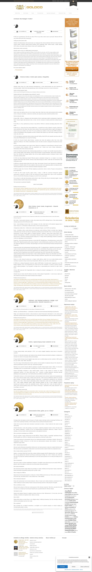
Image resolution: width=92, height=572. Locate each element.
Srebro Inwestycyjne (71, 517)
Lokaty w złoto (67, 438)
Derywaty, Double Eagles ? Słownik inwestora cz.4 (27, 322)
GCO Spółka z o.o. (23, 31)
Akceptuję (62, 566)
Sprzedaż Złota (69, 512)
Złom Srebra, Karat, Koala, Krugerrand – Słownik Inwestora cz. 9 (41, 325)
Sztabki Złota (17, 13)
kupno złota (68, 506)
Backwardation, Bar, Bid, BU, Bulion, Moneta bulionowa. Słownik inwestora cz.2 (27, 320)
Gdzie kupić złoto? (68, 428)
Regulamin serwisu (33, 540)
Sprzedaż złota (67, 456)
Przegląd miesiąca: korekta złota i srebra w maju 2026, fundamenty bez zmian (71, 338)
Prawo (66, 447)
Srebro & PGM (71, 517)
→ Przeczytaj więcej (18, 69)
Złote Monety (25, 13)
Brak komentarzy (55, 31)
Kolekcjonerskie (40, 13)
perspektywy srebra (71, 509)
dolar (66, 497)
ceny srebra (74, 492)
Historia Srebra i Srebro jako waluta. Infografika (34, 77)
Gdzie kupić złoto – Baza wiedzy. (70, 288)
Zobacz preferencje (84, 566)
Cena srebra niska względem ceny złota (20, 391)
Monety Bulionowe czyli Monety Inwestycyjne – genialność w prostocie (70, 256)
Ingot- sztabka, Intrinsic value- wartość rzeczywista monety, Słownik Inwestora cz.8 (45, 285)
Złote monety (67, 470)
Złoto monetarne (68, 477)
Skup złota (66, 452)
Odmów (73, 566)
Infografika (37, 31)
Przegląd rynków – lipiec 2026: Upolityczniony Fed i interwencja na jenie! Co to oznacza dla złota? (71, 308)
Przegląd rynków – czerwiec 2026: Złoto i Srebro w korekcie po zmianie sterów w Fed (71, 316)
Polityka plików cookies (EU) (34, 547)
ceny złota (68, 494)
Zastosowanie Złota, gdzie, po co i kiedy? (41, 410)
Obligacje (66, 444)
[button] (89, 557)
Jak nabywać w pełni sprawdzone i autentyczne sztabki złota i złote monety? (71, 404)
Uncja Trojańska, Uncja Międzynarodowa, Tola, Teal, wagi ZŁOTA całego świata (27, 279)
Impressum (81, 569)
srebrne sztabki (72, 515)
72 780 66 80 (73, 130)
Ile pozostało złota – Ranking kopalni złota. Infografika (28, 191)
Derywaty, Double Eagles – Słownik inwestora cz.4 (27, 282)
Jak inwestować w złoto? (69, 290)
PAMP (66, 280)
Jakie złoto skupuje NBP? (69, 295)
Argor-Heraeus (67, 273)
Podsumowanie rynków (69, 445)
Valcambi (66, 277)
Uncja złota (67, 521)
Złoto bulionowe (40, 213)
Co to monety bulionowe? (69, 292)
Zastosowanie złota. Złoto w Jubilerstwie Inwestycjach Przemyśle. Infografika (41, 188)
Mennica (66, 440)
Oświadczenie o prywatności (75, 569)
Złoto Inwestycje (70, 528)
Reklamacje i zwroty (33, 549)
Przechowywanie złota (69, 449)
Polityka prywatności (33, 545)
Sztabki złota (67, 466)
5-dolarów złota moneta (69, 234)
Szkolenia (31, 554)
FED (65, 424)
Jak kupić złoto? (67, 435)
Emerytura (67, 423)
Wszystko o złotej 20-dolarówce (70, 266)
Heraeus (66, 279)
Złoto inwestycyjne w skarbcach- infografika (21, 188)
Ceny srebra (67, 417)
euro (74, 499)
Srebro (33, 13)
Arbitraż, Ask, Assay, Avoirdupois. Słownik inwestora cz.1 (49, 279)
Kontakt (70, 13)
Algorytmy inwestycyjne (51, 13)
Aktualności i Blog (62, 13)
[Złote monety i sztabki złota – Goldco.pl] (29, 10)
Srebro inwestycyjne (68, 463)
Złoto (41, 306)
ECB (71, 499)
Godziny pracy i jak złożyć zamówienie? (36, 552)
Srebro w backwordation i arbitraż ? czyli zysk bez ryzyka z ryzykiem (38, 391)
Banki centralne (67, 416)
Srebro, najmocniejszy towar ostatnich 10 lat (42, 342)
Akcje (66, 414)
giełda (68, 500)
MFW (66, 442)
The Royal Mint (67, 282)
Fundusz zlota (67, 426)
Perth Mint (67, 275)
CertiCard (66, 421)
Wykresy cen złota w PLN (34, 556)
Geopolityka (67, 430)
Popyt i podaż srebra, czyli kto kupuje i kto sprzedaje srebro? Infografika (31, 189)
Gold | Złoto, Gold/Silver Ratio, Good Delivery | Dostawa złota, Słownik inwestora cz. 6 (36, 283)
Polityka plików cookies (68, 569)
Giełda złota (67, 431)
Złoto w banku (67, 480)
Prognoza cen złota (69, 510)
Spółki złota (67, 454)
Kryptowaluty (67, 437)
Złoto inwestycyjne (39, 416)
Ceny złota (66, 419)
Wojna (66, 468)
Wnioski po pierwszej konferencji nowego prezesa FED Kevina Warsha (23, 553)
